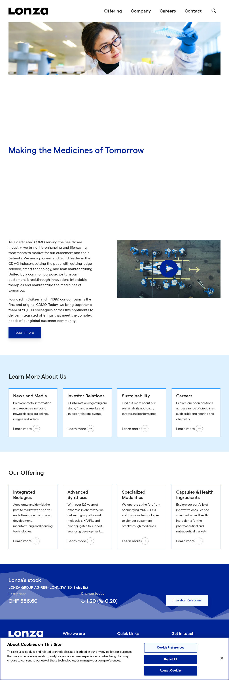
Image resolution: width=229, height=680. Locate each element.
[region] (114, 659)
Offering (113, 11)
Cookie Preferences (170, 647)
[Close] (222, 658)
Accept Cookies (171, 670)
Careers (168, 11)
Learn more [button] (24, 333)
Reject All (170, 659)
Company (141, 11)
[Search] (214, 11)
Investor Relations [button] (187, 600)
